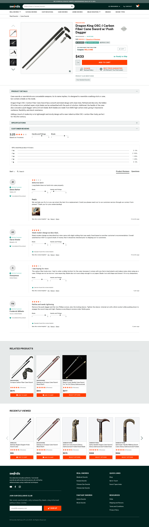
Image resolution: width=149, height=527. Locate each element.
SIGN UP (53, 508)
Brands (108, 12)
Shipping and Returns (116, 503)
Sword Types (120, 12)
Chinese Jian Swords (83, 488)
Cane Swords (63, 12)
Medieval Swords (82, 477)
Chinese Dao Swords (83, 484)
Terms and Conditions (116, 506)
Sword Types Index (115, 484)
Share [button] (57, 219)
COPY (122, 49)
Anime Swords (77, 12)
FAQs (111, 499)
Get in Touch (113, 481)
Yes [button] (49, 219)
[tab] (122, 171)
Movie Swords (81, 503)
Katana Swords (31, 12)
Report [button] (53, 219)
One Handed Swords (83, 80)
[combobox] (78, 62)
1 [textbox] (77, 63)
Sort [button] (12, 171)
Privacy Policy (114, 510)
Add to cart (104, 62)
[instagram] (20, 487)
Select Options (74, 395)
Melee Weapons (93, 12)
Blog (111, 477)
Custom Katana (47, 12)
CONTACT (128, 6)
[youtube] (11, 487)
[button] (13, 69)
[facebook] (15, 487)
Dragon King (80, 23)
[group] (20, 134)
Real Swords (14, 12)
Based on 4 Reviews (93, 39)
